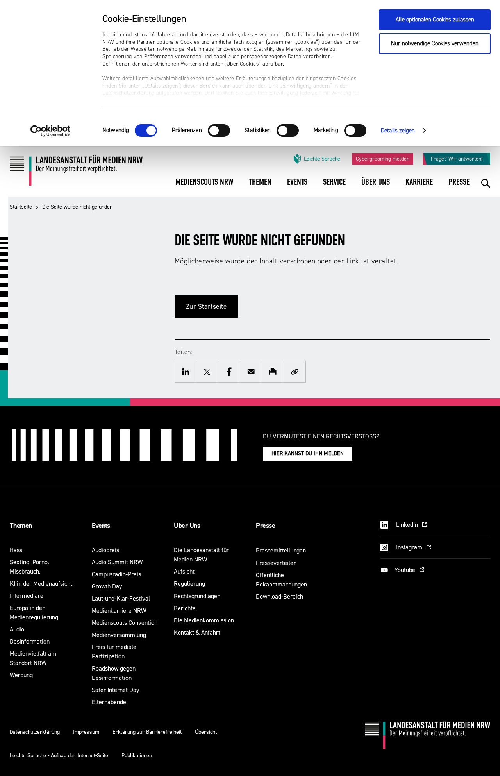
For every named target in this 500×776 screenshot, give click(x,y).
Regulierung (189, 583)
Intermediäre (26, 596)
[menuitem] (204, 187)
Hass (16, 550)
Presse (265, 525)
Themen (21, 525)
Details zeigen (398, 130)
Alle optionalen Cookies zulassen (435, 19)
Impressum (86, 732)
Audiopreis (105, 550)
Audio (17, 629)
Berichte (185, 608)
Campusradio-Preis (116, 574)
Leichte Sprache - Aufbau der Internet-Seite (59, 755)
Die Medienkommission (204, 620)
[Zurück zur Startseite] (76, 173)
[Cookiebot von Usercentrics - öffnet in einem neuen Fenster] (50, 131)
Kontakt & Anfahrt (197, 632)
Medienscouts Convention (124, 623)
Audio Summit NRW (117, 562)
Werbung (21, 675)
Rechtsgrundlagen (197, 596)
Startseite (21, 207)
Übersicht (206, 732)
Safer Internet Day (115, 690)
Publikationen (136, 755)
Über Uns (187, 525)
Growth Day (107, 586)
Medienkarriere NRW (119, 610)
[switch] (219, 130)
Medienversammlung (119, 635)
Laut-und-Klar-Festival (121, 598)
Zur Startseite (206, 306)
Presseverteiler (276, 563)
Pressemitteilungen (281, 550)
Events (101, 525)
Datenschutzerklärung (35, 732)
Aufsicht (184, 571)
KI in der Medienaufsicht (41, 583)
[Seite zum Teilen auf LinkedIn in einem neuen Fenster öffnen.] (185, 371)
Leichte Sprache (322, 159)
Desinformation (30, 641)
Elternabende (109, 702)
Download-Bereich (279, 596)
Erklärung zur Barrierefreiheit (147, 732)
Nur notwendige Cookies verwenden (435, 43)
